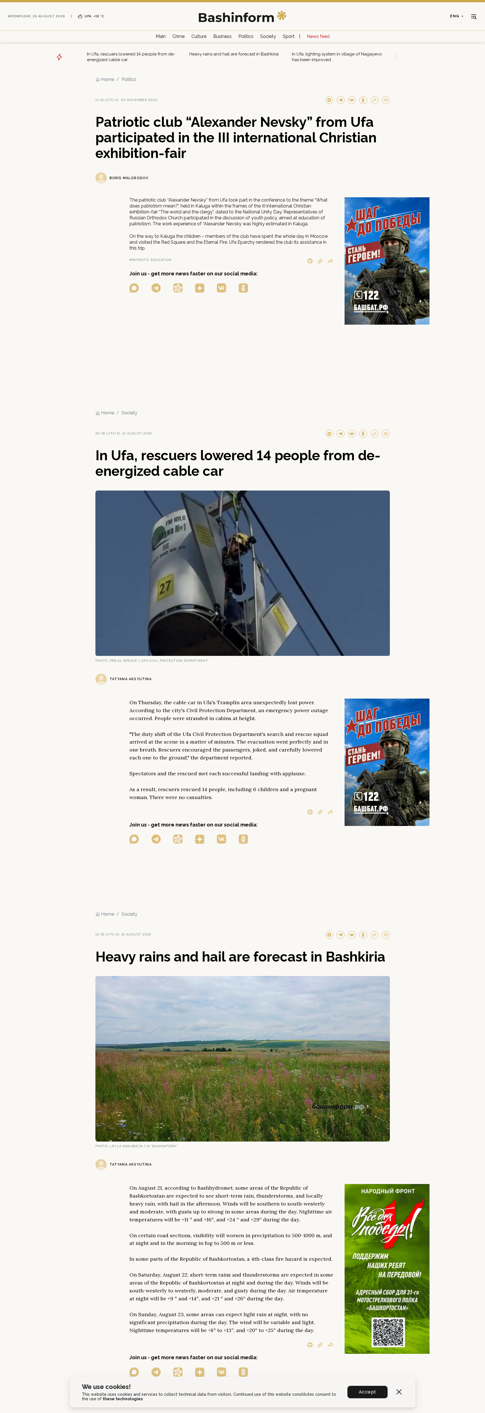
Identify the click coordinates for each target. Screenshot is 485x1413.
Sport (288, 36)
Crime (178, 36)
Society (268, 36)
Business (222, 36)
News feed (318, 36)
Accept (367, 1392)
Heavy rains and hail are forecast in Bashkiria (234, 54)
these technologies (123, 1399)
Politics (245, 36)
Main (161, 36)
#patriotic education (150, 260)
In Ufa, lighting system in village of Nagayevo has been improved (337, 57)
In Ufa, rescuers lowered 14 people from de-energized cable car (131, 57)
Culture (198, 36)
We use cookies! (106, 1386)
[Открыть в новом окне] (134, 288)
